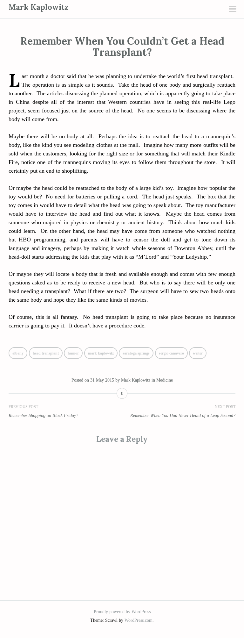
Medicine (164, 380)
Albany (18, 353)
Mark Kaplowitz (39, 7)
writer (198, 353)
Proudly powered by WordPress (122, 611)
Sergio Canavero (171, 353)
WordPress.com (138, 620)
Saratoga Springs (136, 353)
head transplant (46, 353)
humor (73, 353)
